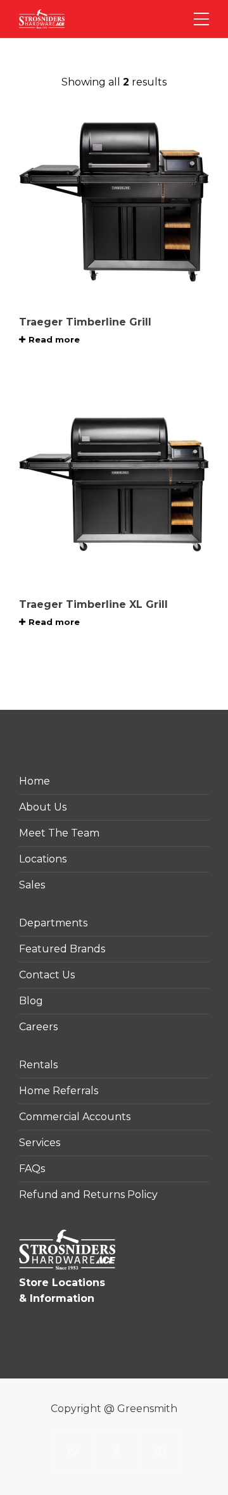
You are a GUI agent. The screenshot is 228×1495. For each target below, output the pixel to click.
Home (34, 781)
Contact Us (47, 975)
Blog (31, 1001)
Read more (54, 339)
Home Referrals (58, 1091)
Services (39, 1143)
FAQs (32, 1169)
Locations (42, 859)
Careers (38, 1027)
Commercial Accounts (74, 1117)
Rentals (38, 1065)
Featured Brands (62, 949)
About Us (42, 807)
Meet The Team (59, 833)
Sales (32, 885)
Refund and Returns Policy (88, 1195)
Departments (53, 923)
